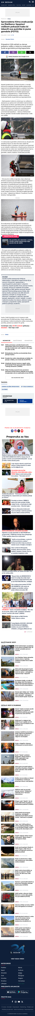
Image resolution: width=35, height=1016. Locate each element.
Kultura (20, 970)
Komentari (28, 341)
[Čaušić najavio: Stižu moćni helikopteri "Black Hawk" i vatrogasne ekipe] (7, 840)
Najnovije (4, 5)
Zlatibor (4, 389)
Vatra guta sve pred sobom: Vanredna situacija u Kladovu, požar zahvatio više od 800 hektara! (24, 769)
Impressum (16, 1007)
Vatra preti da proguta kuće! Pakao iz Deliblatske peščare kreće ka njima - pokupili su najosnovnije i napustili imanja (24, 671)
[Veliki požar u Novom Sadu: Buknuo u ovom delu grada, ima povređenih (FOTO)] (7, 898)
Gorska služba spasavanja (10, 386)
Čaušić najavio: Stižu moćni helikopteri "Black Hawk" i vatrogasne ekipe (24, 837)
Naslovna (3, 18)
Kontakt (9, 1007)
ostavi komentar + (23, 401)
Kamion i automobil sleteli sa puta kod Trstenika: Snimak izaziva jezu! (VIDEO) (24, 883)
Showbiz (28, 5)
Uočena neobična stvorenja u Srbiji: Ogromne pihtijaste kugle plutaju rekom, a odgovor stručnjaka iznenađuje (24, 734)
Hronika (3, 978)
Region (20, 978)
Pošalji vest (30, 1007)
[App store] (11, 992)
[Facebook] (12, 430)
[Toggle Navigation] (33, 2)
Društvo (3, 981)
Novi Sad (21, 984)
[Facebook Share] (5, 52)
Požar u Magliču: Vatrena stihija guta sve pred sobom (24, 744)
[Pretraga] (30, 2)
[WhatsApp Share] (22, 52)
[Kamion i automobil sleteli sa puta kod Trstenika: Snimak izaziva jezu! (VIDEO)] (7, 886)
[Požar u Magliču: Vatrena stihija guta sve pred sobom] (7, 748)
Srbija (9, 19)
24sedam (4, 328)
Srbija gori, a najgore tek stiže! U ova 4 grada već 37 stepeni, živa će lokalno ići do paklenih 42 (24, 723)
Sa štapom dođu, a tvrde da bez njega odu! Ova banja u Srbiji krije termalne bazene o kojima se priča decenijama (24, 683)
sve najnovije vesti (17, 378)
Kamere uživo (11, 5)
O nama (4, 1007)
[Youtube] (22, 430)
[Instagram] (15, 430)
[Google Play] (23, 992)
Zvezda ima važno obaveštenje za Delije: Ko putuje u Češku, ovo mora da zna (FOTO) (19, 359)
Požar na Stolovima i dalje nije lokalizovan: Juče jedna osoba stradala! (23, 860)
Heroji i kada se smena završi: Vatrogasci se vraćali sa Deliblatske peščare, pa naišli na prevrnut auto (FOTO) (24, 711)
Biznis (20, 968)
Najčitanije (17, 341)
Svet (33, 5)
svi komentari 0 (9, 401)
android (19, 326)
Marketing (23, 1007)
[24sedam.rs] (6, 2)
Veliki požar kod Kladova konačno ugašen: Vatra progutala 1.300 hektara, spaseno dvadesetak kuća (23, 930)
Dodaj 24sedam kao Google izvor (19, 57)
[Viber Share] (13, 52)
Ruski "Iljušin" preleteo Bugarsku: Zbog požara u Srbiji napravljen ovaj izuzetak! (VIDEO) (23, 757)
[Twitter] (19, 430)
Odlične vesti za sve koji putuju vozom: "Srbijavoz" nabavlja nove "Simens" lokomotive (23, 792)
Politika (18, 5)
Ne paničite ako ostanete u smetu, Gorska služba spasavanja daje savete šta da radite (21, 241)
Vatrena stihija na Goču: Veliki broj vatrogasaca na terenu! (24, 905)
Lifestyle (4, 984)
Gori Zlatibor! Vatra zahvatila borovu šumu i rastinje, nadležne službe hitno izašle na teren (24, 660)
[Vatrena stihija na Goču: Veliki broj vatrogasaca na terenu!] (7, 909)
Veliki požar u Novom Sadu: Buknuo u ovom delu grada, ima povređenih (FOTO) (23, 895)
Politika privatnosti (7, 1009)
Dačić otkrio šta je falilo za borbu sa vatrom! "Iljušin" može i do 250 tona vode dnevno (23, 873)
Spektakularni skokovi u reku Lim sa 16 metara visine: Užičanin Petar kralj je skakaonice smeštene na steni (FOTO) (24, 919)
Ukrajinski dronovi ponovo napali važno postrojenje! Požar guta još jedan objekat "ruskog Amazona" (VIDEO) (18, 365)
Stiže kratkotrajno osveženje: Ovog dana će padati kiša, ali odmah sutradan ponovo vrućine (24, 648)
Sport (23, 5)
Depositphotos (28, 1009)
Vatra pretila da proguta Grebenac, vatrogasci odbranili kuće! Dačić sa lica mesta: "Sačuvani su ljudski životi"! (24, 815)
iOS (14, 326)
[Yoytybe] (19, 1002)
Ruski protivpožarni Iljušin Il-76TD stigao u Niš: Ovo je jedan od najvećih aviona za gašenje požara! (24, 850)
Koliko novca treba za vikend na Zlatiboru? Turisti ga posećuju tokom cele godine (24, 779)
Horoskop (21, 981)
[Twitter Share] (30, 52)
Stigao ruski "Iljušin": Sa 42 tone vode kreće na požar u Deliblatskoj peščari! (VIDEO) (24, 802)
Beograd (21, 976)
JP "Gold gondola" (27, 386)
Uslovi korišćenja (19, 1009)
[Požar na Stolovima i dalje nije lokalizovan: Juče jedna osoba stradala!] (7, 863)
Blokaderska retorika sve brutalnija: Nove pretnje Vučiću (18, 353)
